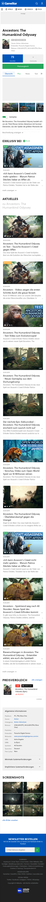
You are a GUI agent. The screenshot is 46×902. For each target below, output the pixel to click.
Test (36, 73)
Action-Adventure (20, 722)
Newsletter (33, 864)
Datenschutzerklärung (35, 866)
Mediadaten (23, 866)
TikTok (29, 880)
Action (16, 719)
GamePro (14, 874)
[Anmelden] (37, 849)
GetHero (29, 874)
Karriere (26, 864)
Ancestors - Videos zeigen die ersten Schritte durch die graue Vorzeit (21, 291)
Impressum (6, 862)
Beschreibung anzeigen (11, 132)
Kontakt (40, 864)
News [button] (20, 9)
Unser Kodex (24, 862)
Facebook (15, 880)
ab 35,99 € (19, 694)
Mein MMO (21, 874)
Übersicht (9, 73)
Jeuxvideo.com (38, 874)
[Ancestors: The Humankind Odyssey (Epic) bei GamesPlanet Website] (9, 689)
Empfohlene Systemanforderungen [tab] (19, 767)
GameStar (6, 874)
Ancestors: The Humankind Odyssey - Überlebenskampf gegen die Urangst (21, 517)
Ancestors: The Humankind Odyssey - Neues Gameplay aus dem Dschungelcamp (21, 378)
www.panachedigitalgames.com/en (26, 736)
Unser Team (15, 862)
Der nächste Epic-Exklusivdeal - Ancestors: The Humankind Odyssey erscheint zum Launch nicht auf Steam (21, 426)
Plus (19, 73)
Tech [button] (40, 9)
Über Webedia (34, 862)
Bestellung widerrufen (16, 864)
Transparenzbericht (30, 868)
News (28, 73)
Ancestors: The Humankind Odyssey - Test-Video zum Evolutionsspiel (21, 334)
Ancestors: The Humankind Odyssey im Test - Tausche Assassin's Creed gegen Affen (21, 246)
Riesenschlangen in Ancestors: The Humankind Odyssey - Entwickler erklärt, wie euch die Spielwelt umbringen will (20, 657)
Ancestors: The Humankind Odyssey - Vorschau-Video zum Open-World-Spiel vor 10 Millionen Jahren (21, 471)
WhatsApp (35, 880)
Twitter (9, 880)
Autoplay (13, 117)
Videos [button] (30, 9)
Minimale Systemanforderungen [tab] (18, 759)
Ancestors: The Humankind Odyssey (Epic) (26, 690)
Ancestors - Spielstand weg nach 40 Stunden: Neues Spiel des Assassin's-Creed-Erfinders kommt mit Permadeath (21, 611)
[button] (37, 3)
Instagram (23, 880)
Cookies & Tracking (16, 868)
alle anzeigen (37, 680)
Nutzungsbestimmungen (11, 866)
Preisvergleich (23, 66)
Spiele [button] (10, 9)
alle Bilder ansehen (10, 820)
